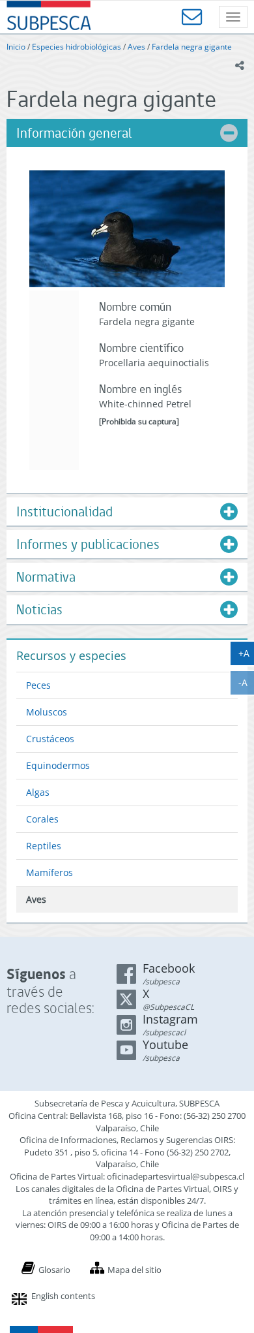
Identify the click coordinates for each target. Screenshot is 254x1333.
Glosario (54, 1270)
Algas (37, 792)
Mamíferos (49, 872)
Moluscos (46, 712)
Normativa (46, 577)
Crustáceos (50, 738)
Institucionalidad (64, 511)
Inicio (16, 46)
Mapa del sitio (134, 1270)
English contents (63, 1296)
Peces (38, 685)
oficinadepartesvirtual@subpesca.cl (175, 1176)
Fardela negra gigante (192, 46)
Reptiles (43, 845)
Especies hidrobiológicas (76, 46)
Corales (42, 819)
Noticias (39, 609)
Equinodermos (58, 765)
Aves (136, 46)
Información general (74, 133)
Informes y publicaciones (88, 544)
